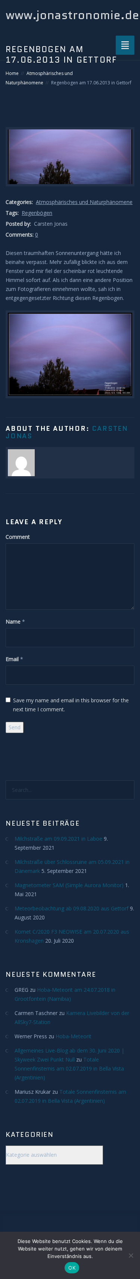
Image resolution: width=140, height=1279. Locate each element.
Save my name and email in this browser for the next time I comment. (71, 705)
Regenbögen (37, 212)
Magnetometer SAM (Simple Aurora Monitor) (69, 885)
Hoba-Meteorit (73, 1036)
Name (13, 621)
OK (71, 1268)
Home (12, 73)
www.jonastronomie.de (72, 15)
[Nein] (130, 1255)
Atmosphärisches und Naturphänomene (84, 201)
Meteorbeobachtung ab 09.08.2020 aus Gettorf (71, 908)
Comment (18, 536)
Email (12, 659)
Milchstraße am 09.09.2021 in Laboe (58, 838)
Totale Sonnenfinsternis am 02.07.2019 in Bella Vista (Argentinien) (69, 1068)
